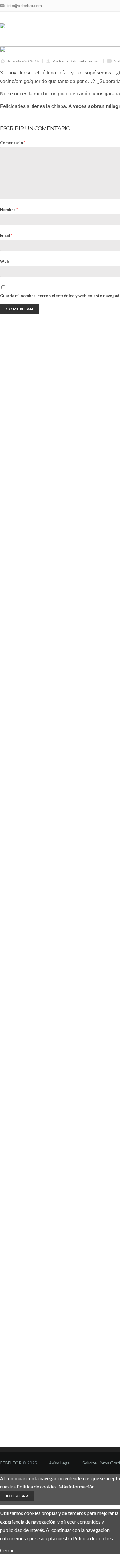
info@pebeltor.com (24, 5)
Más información (76, 1486)
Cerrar (7, 1550)
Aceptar (17, 1495)
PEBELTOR (11, 1462)
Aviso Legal (59, 1462)
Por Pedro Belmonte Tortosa (76, 61)
